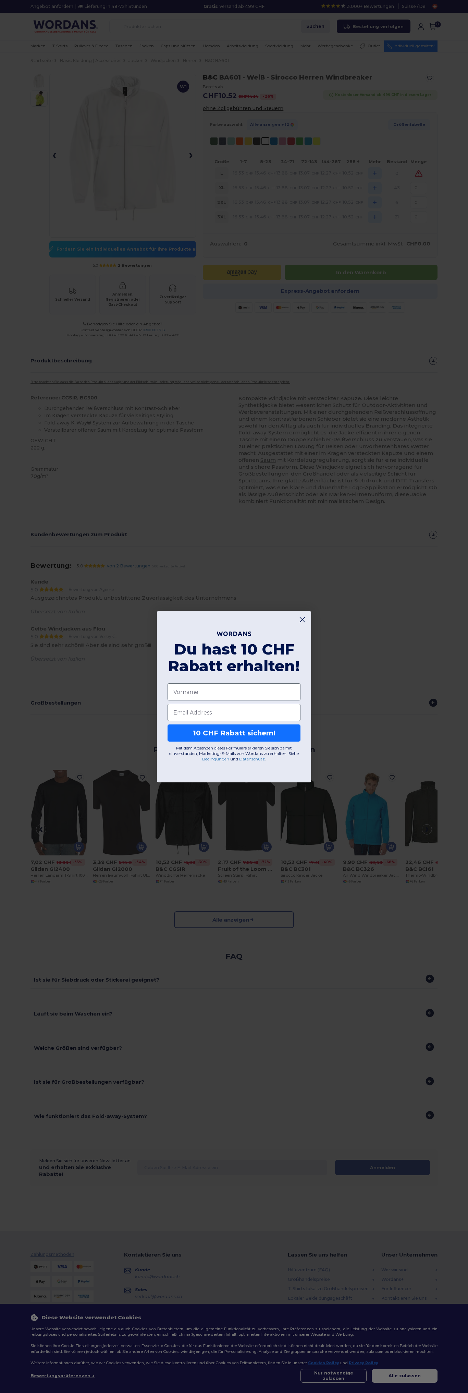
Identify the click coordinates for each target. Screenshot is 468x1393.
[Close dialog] (302, 620)
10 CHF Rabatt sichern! (234, 733)
